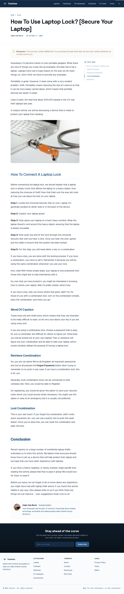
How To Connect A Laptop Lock (36, 174)
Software (92, 4)
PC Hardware (79, 4)
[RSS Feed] (119, 4)
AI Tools (102, 4)
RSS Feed (68, 574)
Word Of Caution (93, 69)
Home (12, 15)
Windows (37, 570)
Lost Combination (93, 76)
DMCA (96, 570)
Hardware (67, 4)
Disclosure (68, 570)
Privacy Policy (100, 562)
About (66, 562)
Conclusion (90, 79)
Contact (67, 566)
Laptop (57, 4)
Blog (19, 15)
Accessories (38, 578)
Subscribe (82, 544)
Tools (112, 4)
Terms (96, 566)
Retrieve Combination (95, 73)
